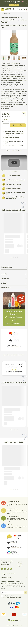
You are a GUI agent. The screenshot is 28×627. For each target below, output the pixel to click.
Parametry (5, 279)
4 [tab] (17, 257)
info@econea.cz (5, 564)
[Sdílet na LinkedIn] (17, 150)
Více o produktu (5, 108)
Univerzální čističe (6, 13)
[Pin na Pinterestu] (15, 150)
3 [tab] (15, 257)
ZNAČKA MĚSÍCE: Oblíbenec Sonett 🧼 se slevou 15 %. (14, 3)
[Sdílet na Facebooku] (11, 150)
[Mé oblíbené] (22, 9)
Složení (3, 283)
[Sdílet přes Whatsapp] (19, 150)
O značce (4, 274)
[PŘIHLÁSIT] (25, 592)
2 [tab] (13, 257)
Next (26, 42)
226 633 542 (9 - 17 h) (6, 563)
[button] (24, 114)
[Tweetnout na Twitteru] (13, 150)
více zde (19, 597)
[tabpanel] (14, 233)
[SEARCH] (19, 9)
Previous (2, 42)
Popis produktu (6, 267)
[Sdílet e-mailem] (21, 150)
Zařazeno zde (5, 288)
